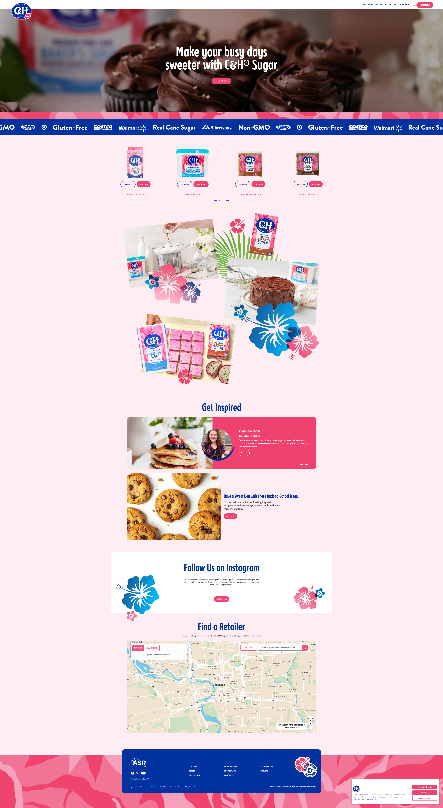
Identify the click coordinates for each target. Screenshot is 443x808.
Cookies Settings (424, 798)
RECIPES (192, 771)
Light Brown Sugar (250, 194)
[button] (219, 200)
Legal (131, 787)
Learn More (128, 184)
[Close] (437, 781)
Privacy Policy (139, 787)
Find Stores (201, 184)
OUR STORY (193, 766)
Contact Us (229, 775)
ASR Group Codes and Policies (191, 787)
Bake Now (230, 516)
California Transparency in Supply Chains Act (170, 787)
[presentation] (301, 465)
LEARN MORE (222, 599)
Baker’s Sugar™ (192, 194)
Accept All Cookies (425, 787)
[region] (395, 791)
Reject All (424, 793)
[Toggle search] (414, 5)
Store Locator (230, 766)
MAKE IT (244, 453)
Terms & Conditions (151, 787)
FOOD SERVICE (230, 771)
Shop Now (222, 81)
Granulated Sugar (135, 194)
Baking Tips (390, 5)
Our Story (404, 5)
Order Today (424, 5)
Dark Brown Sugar (307, 194)
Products (368, 5)
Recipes (379, 5)
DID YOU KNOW (195, 775)
